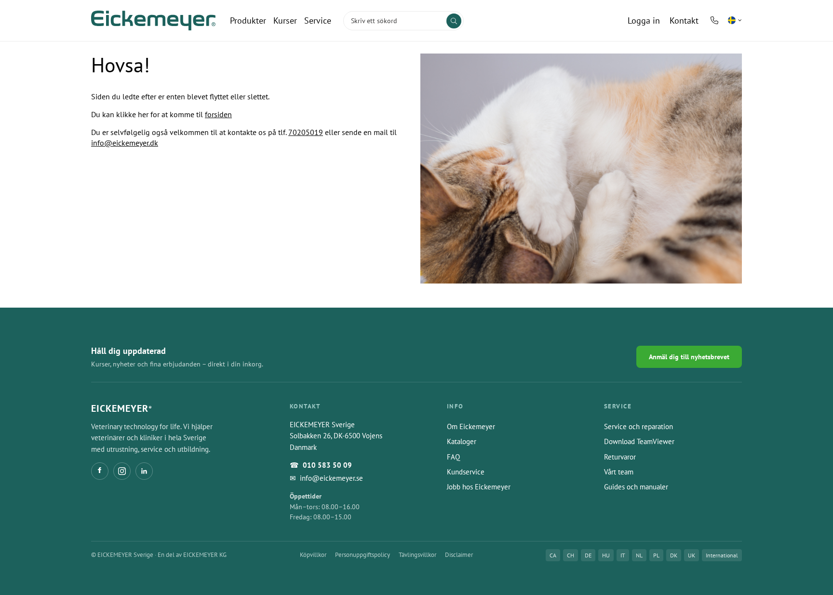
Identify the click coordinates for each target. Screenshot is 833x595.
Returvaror (620, 456)
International (722, 555)
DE (588, 555)
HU (606, 555)
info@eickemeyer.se (331, 478)
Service (317, 20)
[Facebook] (99, 471)
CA (553, 555)
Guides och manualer (636, 486)
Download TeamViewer (639, 441)
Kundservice (465, 471)
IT (622, 555)
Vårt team (618, 471)
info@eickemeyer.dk (124, 143)
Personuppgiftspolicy (362, 555)
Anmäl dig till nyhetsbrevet (689, 356)
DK (673, 555)
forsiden (218, 114)
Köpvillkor (313, 555)
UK (691, 555)
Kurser (285, 20)
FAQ (453, 456)
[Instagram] (122, 471)
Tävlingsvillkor (417, 555)
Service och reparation (638, 426)
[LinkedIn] (144, 471)
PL (656, 555)
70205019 (305, 132)
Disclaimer (459, 555)
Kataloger (461, 441)
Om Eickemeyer (471, 426)
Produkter (248, 20)
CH (570, 555)
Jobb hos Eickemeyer (479, 486)
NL (639, 555)
